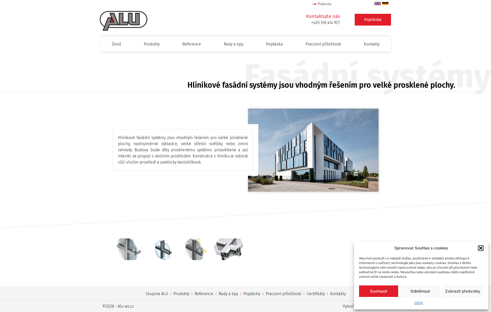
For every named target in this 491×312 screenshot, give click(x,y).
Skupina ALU (157, 293)
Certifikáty (316, 293)
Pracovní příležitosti (323, 44)
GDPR (418, 303)
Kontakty (372, 44)
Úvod (116, 44)
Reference (191, 44)
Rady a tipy (233, 44)
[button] (480, 248)
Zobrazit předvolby (463, 291)
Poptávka (274, 44)
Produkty (152, 44)
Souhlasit (378, 291)
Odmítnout (420, 291)
